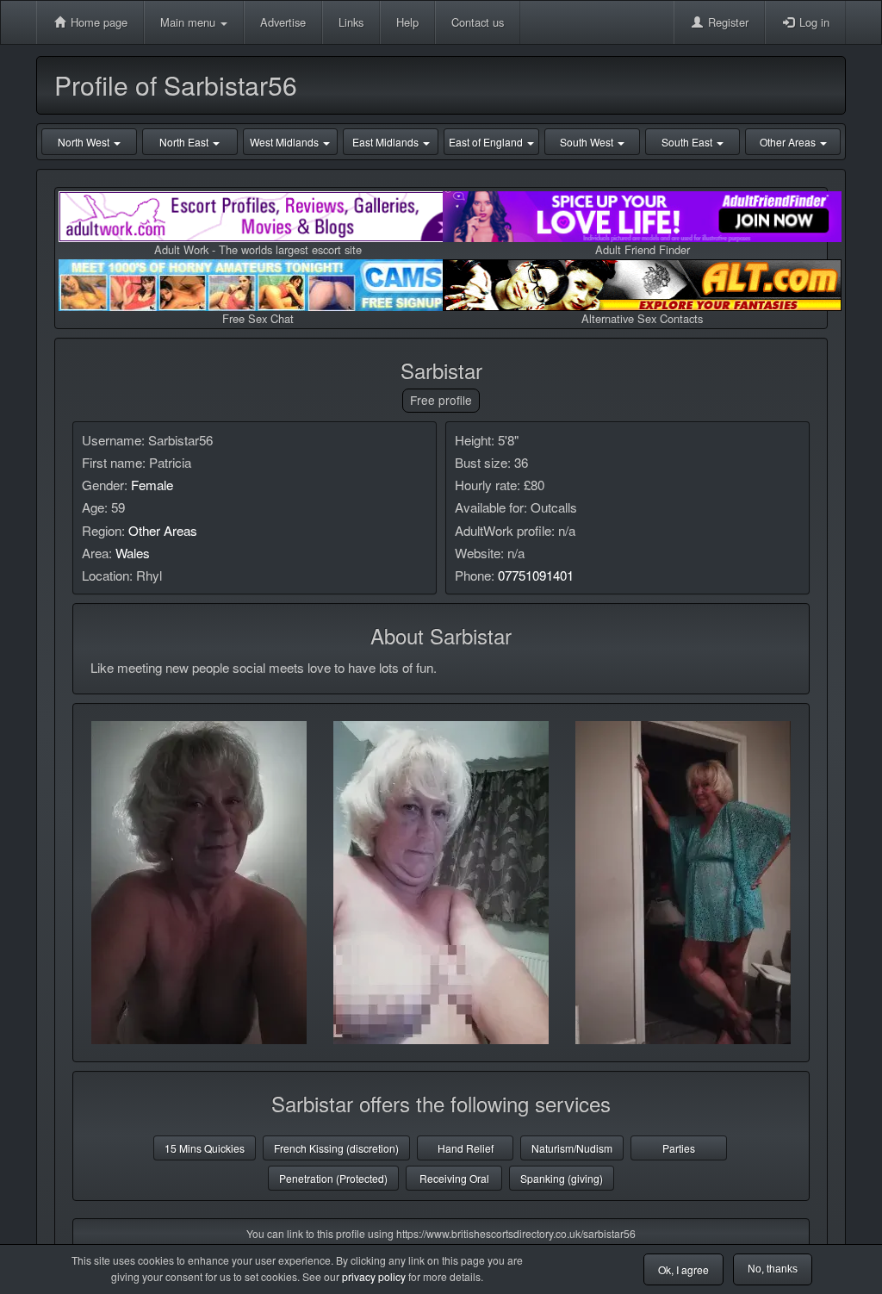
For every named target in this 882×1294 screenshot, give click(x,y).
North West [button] (85, 141)
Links (351, 22)
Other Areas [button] (789, 141)
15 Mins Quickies (205, 1148)
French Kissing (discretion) (336, 1148)
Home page (97, 22)
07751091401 (536, 575)
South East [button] (688, 141)
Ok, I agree (683, 1269)
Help (407, 22)
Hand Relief (466, 1148)
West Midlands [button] (285, 141)
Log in (812, 22)
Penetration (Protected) (333, 1178)
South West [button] (588, 141)
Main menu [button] (189, 22)
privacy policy (374, 1276)
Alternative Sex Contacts (642, 318)
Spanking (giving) (561, 1178)
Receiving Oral (454, 1178)
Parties (678, 1148)
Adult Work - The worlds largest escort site (258, 249)
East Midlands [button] (386, 141)
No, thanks (773, 1269)
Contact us (477, 22)
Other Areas (162, 530)
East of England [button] (487, 141)
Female (152, 485)
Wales (132, 553)
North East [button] (185, 141)
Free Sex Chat (258, 318)
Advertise (283, 22)
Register (726, 22)
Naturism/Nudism (571, 1148)
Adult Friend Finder (642, 249)
